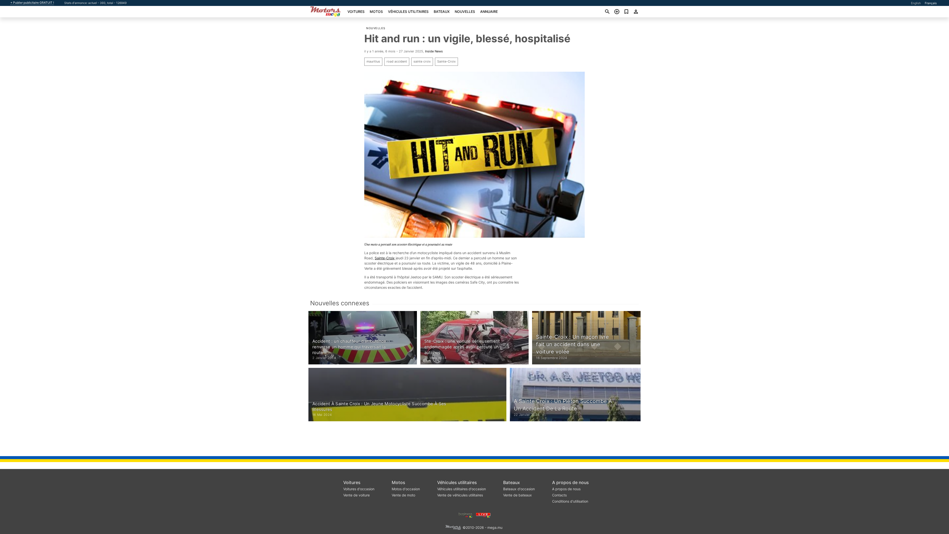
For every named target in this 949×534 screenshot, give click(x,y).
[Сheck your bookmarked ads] (626, 12)
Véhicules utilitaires (408, 11)
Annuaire (489, 11)
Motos (376, 11)
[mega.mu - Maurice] (453, 527)
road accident (397, 61)
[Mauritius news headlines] (483, 514)
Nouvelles (465, 11)
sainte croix (422, 61)
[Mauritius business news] (466, 514)
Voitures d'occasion (358, 489)
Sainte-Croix (446, 61)
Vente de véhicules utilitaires (460, 495)
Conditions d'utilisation (570, 501)
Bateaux (442, 11)
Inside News (434, 51)
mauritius (373, 61)
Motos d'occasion (406, 489)
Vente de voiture (356, 495)
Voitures (356, 11)
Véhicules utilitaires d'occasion (461, 489)
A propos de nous (570, 482)
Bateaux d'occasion (519, 489)
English (916, 3)
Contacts (559, 495)
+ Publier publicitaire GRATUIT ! (32, 2)
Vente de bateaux (517, 495)
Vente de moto (403, 495)
